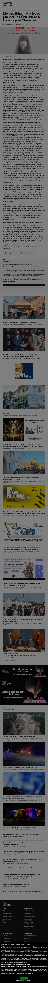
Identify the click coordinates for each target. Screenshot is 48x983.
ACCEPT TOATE (24, 978)
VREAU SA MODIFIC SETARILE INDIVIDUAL (24, 980)
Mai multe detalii (35, 950)
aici (10, 958)
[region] (24, 962)
